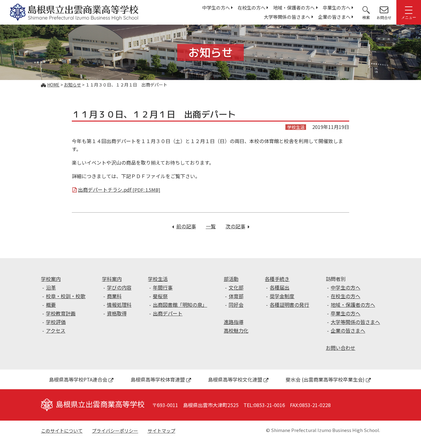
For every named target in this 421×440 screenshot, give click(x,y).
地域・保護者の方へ (294, 7)
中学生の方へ (216, 7)
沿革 (51, 287)
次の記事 (237, 226)
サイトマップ (161, 430)
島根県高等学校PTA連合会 (78, 379)
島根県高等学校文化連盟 (235, 379)
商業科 (114, 296)
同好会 (236, 304)
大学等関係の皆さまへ (287, 17)
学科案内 (112, 278)
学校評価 (56, 322)
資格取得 (117, 313)
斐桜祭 (160, 296)
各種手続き (277, 278)
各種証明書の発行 (289, 304)
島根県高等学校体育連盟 (158, 379)
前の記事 (186, 226)
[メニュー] (408, 9)
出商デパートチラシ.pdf (119, 189)
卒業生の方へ (336, 7)
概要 (51, 304)
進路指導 (233, 322)
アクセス (55, 330)
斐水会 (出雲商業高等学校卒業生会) (325, 379)
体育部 (236, 296)
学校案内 (51, 278)
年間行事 (163, 287)
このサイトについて (62, 430)
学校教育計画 (61, 313)
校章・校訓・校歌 (65, 296)
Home (53, 85)
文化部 (236, 287)
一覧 (211, 226)
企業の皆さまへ (334, 17)
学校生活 (158, 278)
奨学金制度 (282, 296)
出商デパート (167, 313)
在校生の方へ (251, 7)
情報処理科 (119, 304)
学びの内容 (119, 287)
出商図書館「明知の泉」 (180, 304)
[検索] (366, 9)
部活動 (231, 278)
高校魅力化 (236, 330)
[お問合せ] (384, 9)
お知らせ (72, 85)
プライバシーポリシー (115, 430)
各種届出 (279, 287)
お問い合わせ (340, 347)
